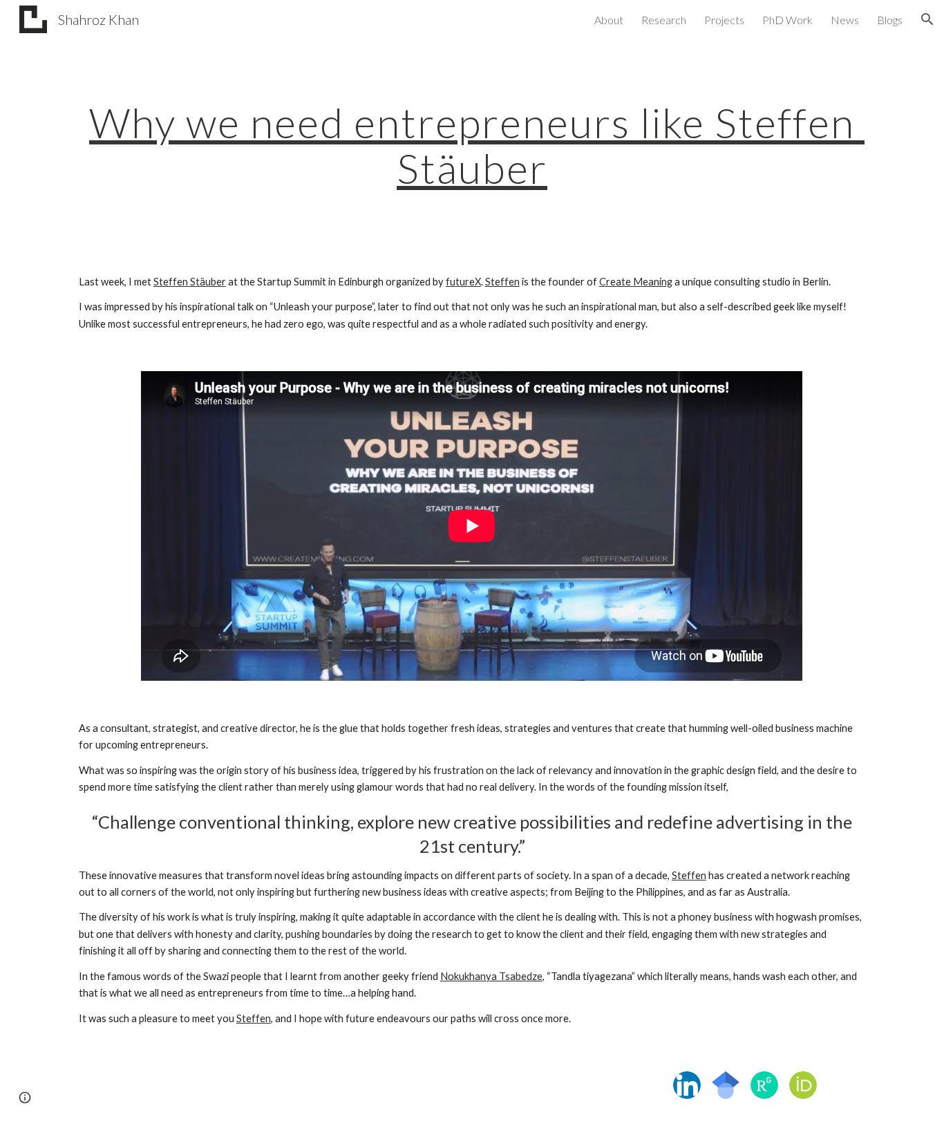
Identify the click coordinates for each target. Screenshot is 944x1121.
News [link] (845, 19)
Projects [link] (724, 19)
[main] (472, 145)
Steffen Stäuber (189, 282)
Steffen (502, 282)
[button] (927, 19)
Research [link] (663, 19)
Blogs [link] (890, 19)
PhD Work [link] (787, 19)
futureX (463, 282)
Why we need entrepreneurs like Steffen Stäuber (477, 145)
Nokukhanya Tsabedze (491, 976)
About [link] (608, 19)
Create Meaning (635, 282)
